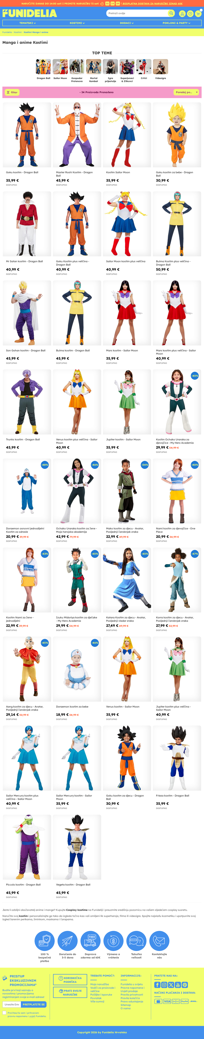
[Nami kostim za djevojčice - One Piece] (177, 491)
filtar (14, 92)
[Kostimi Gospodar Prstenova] (76, 68)
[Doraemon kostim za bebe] (77, 669)
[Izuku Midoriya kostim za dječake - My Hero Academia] (77, 580)
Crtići (144, 78)
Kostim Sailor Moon (118, 172)
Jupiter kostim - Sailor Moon (123, 439)
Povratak (96, 998)
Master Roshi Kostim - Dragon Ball (74, 174)
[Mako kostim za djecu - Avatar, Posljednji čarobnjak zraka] (127, 491)
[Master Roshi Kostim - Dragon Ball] (77, 134)
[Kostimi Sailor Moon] (60, 68)
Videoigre (160, 78)
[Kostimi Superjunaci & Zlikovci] (127, 68)
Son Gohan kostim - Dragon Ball (25, 350)
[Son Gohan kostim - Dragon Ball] (27, 312)
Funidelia (7, 32)
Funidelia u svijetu (132, 984)
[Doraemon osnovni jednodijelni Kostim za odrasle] (27, 491)
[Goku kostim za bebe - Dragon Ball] (177, 134)
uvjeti (32, 1016)
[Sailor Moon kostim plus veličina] (127, 223)
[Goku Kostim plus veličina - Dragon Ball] (77, 223)
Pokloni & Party (175, 23)
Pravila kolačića (130, 998)
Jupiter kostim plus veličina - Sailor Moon (173, 708)
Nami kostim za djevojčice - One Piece (175, 530)
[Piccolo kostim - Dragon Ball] (27, 847)
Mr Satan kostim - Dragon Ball (24, 261)
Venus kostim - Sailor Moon (122, 706)
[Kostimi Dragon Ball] (43, 68)
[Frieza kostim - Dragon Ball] (177, 758)
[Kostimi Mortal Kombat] (93, 68)
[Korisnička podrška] (190, 13)
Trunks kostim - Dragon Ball (23, 439)
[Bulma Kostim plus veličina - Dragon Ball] (177, 223)
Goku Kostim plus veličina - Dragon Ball (72, 263)
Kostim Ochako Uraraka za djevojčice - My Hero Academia (175, 441)
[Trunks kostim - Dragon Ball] (27, 401)
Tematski (26, 23)
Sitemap (126, 1005)
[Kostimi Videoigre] (160, 68)
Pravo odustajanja (132, 1001)
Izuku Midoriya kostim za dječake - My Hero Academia (76, 619)
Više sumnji (97, 1001)
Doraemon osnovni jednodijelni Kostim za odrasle (25, 530)
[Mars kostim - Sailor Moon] (127, 312)
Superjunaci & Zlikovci (127, 80)
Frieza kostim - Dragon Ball (172, 795)
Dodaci (125, 23)
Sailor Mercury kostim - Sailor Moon (74, 797)
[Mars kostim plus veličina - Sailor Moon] (177, 312)
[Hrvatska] (157, 985)
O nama (126, 1008)
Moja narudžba (99, 984)
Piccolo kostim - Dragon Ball (23, 884)
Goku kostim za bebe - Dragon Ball (174, 174)
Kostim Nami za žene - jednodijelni (19, 619)
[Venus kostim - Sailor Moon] (127, 669)
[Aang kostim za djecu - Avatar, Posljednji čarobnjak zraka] (27, 669)
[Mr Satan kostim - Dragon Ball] (27, 223)
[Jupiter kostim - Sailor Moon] (127, 401)
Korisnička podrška (72, 979)
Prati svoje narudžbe (72, 992)
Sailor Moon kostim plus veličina (125, 261)
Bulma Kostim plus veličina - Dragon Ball (173, 263)
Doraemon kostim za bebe (72, 706)
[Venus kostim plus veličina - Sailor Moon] (77, 401)
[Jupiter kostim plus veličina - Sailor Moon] (177, 669)
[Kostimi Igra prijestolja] (110, 68)
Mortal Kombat (93, 80)
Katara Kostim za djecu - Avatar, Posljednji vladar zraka (126, 619)
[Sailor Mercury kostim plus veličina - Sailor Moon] (27, 758)
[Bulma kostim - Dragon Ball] (77, 312)
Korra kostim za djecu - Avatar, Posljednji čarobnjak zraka (174, 619)
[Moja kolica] (198, 13)
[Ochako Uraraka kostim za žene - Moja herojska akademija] (77, 491)
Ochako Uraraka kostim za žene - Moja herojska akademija (76, 530)
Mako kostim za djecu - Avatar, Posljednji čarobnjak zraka (125, 530)
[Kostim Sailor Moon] (127, 134)
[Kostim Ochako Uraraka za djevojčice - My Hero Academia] (177, 401)
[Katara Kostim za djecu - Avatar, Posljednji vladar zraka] (127, 580)
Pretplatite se (34, 1004)
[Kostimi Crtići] (143, 68)
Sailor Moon (60, 78)
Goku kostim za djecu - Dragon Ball (125, 797)
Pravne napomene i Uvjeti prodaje (132, 989)
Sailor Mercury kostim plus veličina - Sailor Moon (22, 797)
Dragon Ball (43, 78)
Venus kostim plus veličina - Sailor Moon (76, 441)
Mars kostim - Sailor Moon (122, 350)
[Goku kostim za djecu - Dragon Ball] (127, 758)
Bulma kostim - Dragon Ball (73, 350)
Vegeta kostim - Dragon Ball (73, 884)
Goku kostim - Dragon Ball (22, 172)
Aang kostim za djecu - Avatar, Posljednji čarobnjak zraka (24, 708)
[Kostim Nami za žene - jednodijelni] (27, 580)
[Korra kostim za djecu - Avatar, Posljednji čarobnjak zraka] (177, 580)
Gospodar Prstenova (77, 80)
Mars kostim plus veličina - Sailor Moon (176, 352)
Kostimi (76, 23)
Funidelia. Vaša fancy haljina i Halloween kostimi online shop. (29, 13)
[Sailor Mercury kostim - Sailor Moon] (77, 758)
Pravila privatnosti (132, 994)
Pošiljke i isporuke (101, 994)
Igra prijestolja (110, 80)
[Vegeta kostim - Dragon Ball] (77, 847)
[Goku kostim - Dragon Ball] (27, 134)
